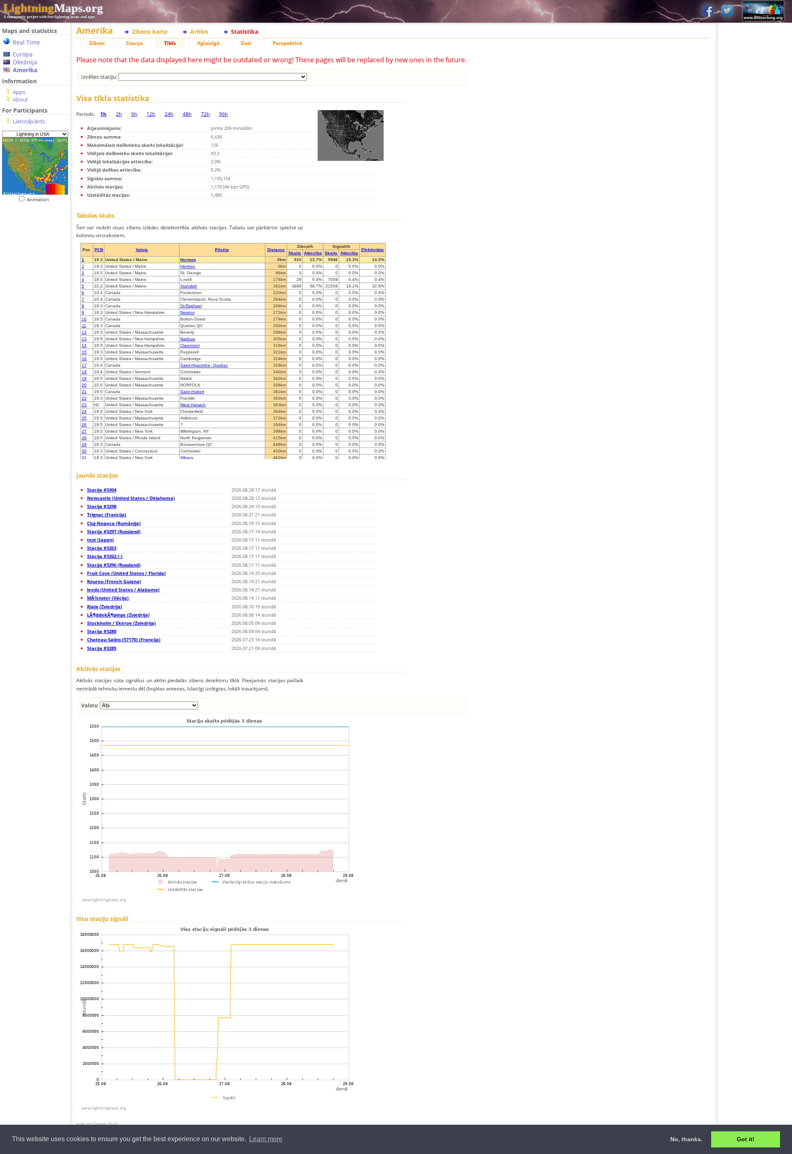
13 (84, 339)
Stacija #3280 (101, 631)
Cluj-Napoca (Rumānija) (114, 523)
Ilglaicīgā (208, 43)
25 (84, 418)
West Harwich (193, 405)
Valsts (142, 249)
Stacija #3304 (101, 490)
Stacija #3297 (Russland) (114, 531)
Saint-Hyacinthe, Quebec (204, 365)
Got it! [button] (745, 1139)
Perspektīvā (287, 43)
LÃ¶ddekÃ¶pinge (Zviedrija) (118, 615)
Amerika (25, 70)
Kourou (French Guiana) (114, 581)
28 (84, 438)
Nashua (187, 339)
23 (84, 405)
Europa (23, 54)
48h (187, 114)
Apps (19, 92)
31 (84, 457)
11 (84, 325)
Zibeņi (97, 43)
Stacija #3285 (101, 648)
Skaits (294, 253)
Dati (246, 43)
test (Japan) (100, 540)
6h (134, 114)
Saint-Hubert (192, 391)
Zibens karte (149, 31)
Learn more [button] (266, 1138)
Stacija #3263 (101, 548)
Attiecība (313, 253)
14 (84, 345)
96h (223, 114)
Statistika (244, 31)
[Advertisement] (35, 371)
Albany (186, 457)
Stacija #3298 (101, 506)
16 (84, 358)
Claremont (190, 345)
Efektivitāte (372, 249)
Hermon (188, 259)
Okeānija (25, 62)
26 (84, 424)
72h (205, 114)
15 (84, 352)
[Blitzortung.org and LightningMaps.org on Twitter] (727, 11)
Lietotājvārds (29, 121)
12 (84, 332)
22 (84, 398)
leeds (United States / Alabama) (123, 589)
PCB (98, 249)
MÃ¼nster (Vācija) (108, 598)
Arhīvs (199, 31)
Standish (188, 286)
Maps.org (53, 7)
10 (84, 319)
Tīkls (170, 43)
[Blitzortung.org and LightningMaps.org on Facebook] (708, 11)
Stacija (134, 43)
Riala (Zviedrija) (104, 606)
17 (84, 365)
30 (84, 451)
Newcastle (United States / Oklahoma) (131, 498)
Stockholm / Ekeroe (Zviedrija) (121, 623)
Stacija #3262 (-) (105, 556)
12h (150, 114)
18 (84, 372)
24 (84, 411)
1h (103, 114)
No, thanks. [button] (686, 1139)
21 (84, 391)
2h (119, 114)
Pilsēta (222, 249)
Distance (276, 249)
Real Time (26, 42)
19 (84, 378)
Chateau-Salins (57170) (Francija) (123, 639)
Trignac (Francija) (106, 514)
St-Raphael (191, 306)
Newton (187, 312)
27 (84, 431)
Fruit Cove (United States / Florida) (126, 573)
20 (84, 385)
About (20, 99)
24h (169, 114)
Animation (40, 199)
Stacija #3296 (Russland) (114, 565)
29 (84, 444)
